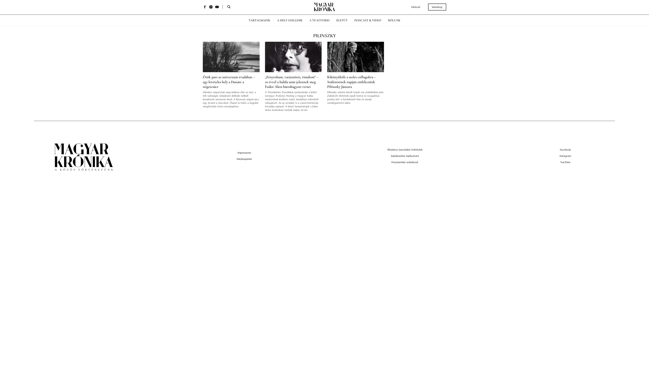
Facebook (565, 149)
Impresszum (244, 152)
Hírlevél (415, 7)
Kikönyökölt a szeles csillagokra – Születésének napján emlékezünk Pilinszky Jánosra (351, 82)
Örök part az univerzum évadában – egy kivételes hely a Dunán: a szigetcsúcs (229, 82)
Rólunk (394, 20)
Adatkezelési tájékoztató (405, 155)
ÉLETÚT (342, 20)
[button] (229, 7)
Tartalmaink (259, 20)
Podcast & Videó (367, 20)
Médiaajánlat (244, 159)
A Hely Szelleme (290, 20)
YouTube (565, 162)
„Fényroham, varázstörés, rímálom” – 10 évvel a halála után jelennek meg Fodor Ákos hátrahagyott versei (291, 82)
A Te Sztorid (319, 20)
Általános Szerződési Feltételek (405, 149)
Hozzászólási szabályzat (404, 162)
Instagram (565, 155)
